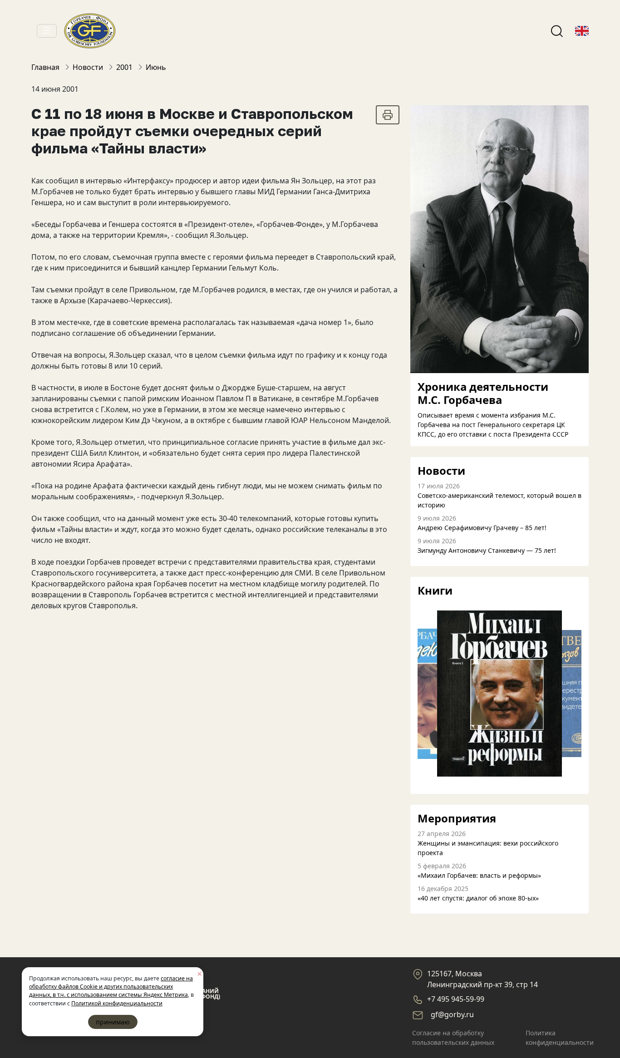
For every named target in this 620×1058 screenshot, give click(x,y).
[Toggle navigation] (47, 31)
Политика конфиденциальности (560, 1037)
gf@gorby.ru (452, 1014)
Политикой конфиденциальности (116, 1003)
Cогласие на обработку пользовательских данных (453, 1037)
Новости (441, 470)
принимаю (113, 1022)
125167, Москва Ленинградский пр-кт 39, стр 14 (482, 979)
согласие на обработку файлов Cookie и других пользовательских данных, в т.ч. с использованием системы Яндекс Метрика (111, 986)
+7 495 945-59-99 (455, 999)
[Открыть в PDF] (387, 114)
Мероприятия (457, 818)
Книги (435, 590)
